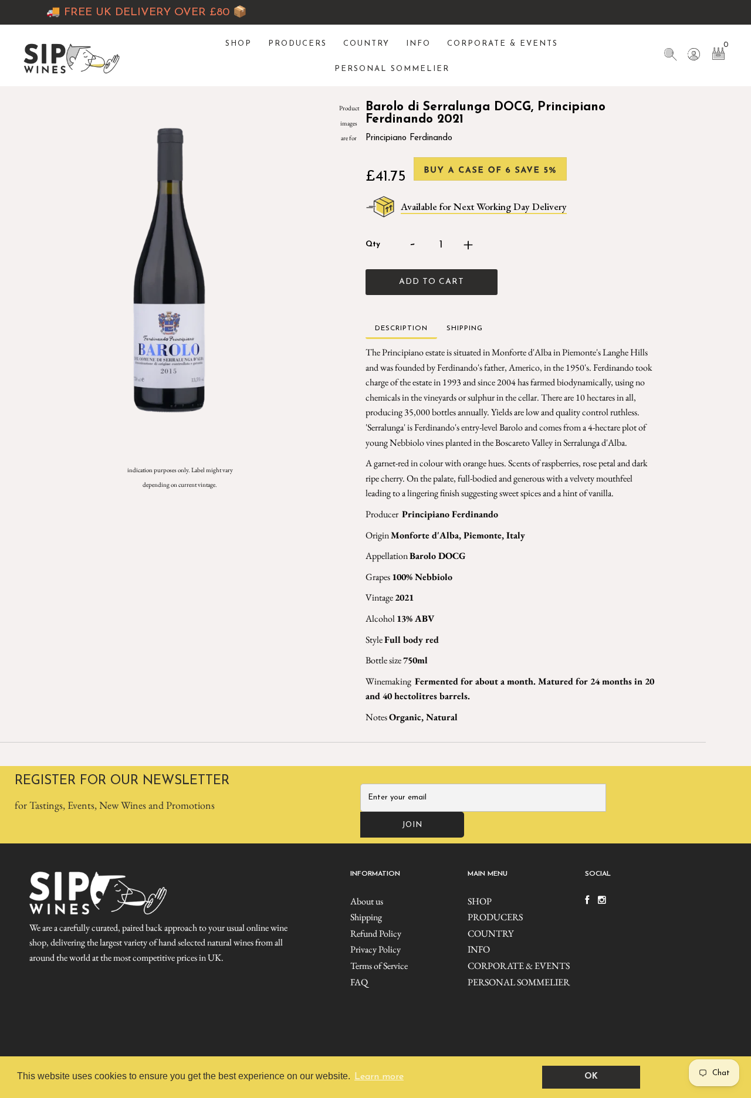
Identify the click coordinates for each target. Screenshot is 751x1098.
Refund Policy (375, 933)
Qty (373, 244)
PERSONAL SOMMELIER (391, 69)
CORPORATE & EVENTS (502, 44)
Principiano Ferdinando (409, 138)
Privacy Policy (375, 949)
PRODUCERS (297, 44)
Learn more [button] (379, 1077)
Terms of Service (379, 966)
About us (366, 901)
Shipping (366, 917)
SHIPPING (464, 328)
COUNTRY (366, 44)
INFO (418, 44)
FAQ (359, 982)
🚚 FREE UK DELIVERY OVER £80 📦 (131, 12)
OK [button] (591, 1076)
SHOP (238, 44)
